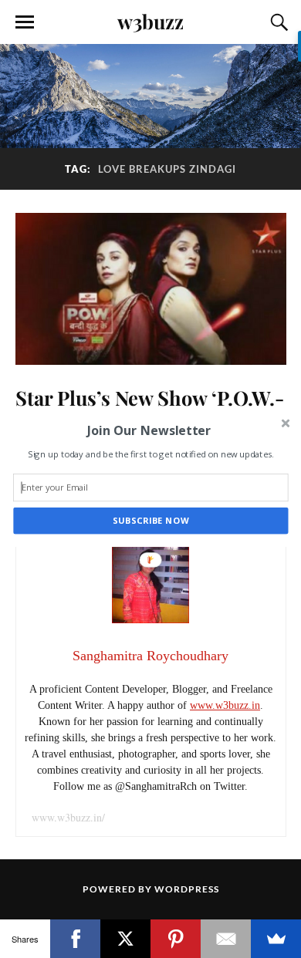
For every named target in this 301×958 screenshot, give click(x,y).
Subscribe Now (151, 521)
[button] (149, 430)
